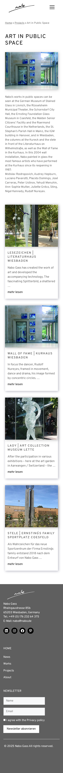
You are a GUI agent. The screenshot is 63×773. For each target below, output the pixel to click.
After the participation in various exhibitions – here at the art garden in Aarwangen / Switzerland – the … (31, 461)
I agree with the (25, 720)
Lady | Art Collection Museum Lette (29, 448)
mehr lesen (15, 292)
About (7, 677)
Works (7, 664)
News (6, 657)
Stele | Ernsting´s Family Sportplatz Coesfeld (31, 535)
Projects (8, 671)
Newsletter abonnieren (21, 729)
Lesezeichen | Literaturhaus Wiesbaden (22, 257)
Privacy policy (36, 720)
